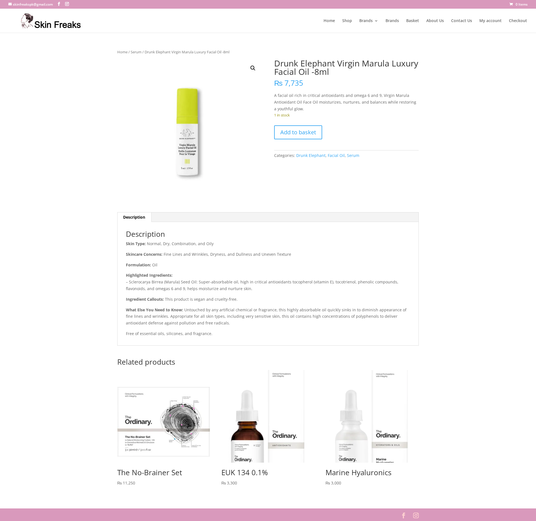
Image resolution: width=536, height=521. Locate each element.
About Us (435, 21)
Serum (136, 51)
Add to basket (298, 132)
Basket (412, 21)
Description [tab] (134, 217)
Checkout (518, 21)
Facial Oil (336, 155)
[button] (253, 68)
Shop (347, 21)
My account (490, 21)
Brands (366, 21)
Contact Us (461, 21)
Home (329, 21)
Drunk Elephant (311, 155)
